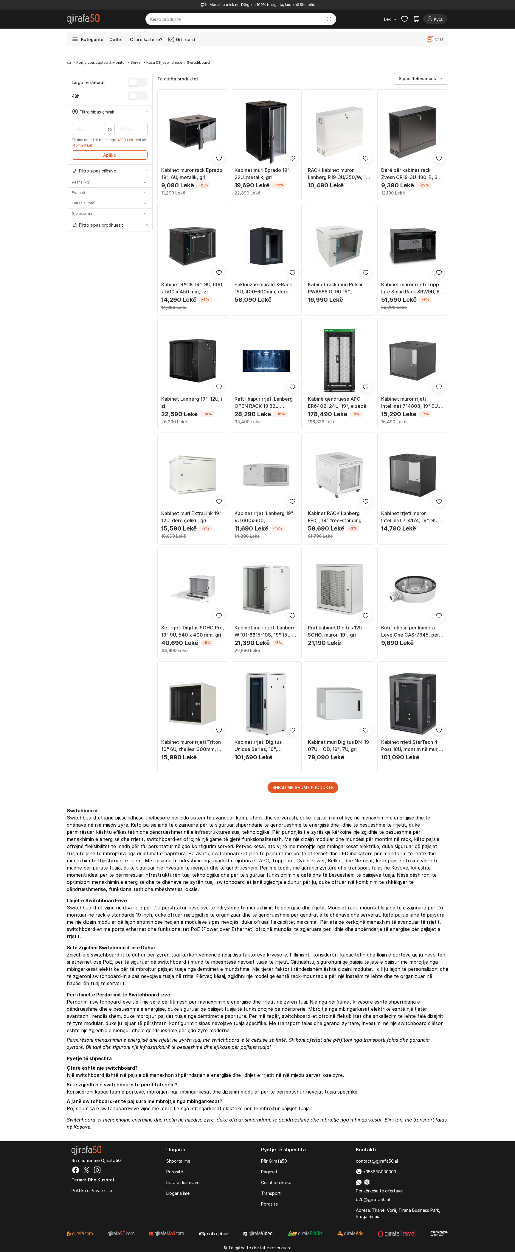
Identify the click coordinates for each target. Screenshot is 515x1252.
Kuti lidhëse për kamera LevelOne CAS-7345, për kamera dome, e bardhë (410, 631)
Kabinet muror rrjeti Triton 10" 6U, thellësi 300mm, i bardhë (191, 746)
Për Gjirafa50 (274, 1161)
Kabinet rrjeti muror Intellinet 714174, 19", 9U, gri (410, 517)
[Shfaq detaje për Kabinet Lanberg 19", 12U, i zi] (192, 360)
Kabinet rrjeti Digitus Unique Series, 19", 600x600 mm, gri (258, 746)
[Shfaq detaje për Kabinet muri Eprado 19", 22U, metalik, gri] (266, 132)
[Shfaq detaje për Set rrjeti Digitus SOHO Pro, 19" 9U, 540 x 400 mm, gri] (192, 589)
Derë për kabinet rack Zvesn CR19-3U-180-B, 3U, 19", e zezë (411, 174)
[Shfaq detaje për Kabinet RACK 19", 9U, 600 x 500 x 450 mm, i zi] (192, 246)
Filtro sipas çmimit (97, 111)
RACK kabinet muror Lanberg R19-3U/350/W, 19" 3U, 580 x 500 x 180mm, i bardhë (339, 174)
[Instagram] (97, 1171)
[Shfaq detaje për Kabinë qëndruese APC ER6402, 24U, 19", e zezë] (339, 360)
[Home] (69, 62)
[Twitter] (86, 1171)
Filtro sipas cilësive (97, 170)
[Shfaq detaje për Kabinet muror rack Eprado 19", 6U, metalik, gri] (192, 132)
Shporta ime (178, 1161)
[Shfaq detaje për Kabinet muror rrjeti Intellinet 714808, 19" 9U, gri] (412, 360)
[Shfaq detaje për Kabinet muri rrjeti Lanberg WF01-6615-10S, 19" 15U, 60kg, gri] (266, 589)
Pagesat (269, 1171)
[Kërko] (329, 19)
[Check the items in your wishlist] (404, 19)
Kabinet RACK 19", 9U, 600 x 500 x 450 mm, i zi (191, 288)
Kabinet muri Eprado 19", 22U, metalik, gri (263, 173)
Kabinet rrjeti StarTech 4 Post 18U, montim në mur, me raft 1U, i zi (410, 746)
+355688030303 (379, 1171)
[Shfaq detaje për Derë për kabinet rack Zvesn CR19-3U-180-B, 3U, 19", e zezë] (412, 132)
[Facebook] (76, 1171)
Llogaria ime (178, 1193)
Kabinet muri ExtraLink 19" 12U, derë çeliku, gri (191, 516)
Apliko (109, 155)
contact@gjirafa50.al (377, 1161)
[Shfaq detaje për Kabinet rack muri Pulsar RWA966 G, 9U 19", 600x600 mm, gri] (339, 246)
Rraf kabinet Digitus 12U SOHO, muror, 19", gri (335, 631)
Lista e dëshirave (182, 1182)
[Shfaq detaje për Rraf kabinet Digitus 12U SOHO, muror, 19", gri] (339, 589)
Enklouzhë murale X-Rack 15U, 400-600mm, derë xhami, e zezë (263, 288)
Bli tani (93, 1047)
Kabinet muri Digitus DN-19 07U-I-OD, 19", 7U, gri (338, 745)
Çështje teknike (276, 1182)
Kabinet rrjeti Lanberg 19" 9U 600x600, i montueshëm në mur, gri (264, 517)
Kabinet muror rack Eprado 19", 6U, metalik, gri (191, 173)
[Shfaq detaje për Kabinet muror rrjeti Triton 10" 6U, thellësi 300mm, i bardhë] (192, 703)
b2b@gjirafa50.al (373, 1199)
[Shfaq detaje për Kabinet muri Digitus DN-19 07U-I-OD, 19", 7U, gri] (339, 703)
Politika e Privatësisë (92, 1190)
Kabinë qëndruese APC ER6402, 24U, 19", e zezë (337, 402)
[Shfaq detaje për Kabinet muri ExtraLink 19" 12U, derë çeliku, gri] (192, 475)
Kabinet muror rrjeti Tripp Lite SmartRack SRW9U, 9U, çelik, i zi (412, 288)
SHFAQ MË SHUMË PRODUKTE (302, 787)
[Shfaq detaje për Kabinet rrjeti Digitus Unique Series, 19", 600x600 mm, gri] (266, 703)
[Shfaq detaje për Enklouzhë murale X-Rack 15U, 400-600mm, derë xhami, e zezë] (266, 246)
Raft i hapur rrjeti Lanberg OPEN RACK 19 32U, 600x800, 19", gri (264, 403)
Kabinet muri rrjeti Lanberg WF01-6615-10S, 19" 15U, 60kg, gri (265, 631)
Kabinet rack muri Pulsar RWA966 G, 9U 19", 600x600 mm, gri (335, 288)
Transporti (271, 1193)
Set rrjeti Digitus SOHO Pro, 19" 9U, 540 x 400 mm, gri (192, 631)
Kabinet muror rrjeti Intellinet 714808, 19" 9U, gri (410, 403)
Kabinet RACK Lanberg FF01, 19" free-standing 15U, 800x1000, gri (335, 517)
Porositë (174, 1171)
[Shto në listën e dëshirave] (219, 158)
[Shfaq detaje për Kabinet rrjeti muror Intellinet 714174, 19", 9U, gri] (412, 475)
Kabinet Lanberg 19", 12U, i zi (191, 402)
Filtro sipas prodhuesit (101, 225)
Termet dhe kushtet (93, 1179)
